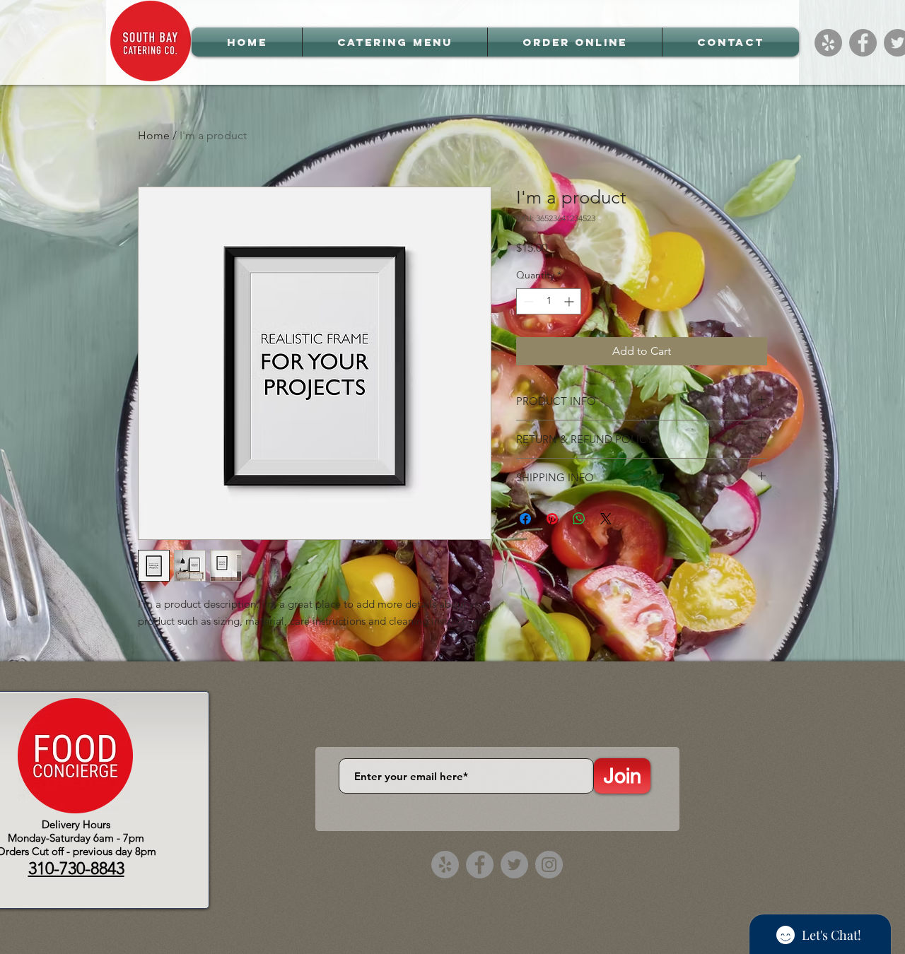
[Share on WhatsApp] (579, 518)
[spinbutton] (548, 301)
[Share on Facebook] (525, 518)
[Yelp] (828, 43)
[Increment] (570, 301)
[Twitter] (514, 864)
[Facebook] (863, 43)
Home (154, 135)
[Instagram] (549, 864)
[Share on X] (605, 518)
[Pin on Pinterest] (552, 518)
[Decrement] (527, 301)
